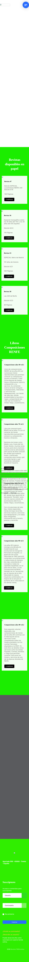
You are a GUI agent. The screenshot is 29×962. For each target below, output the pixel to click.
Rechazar (13, 493)
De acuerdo (4, 493)
